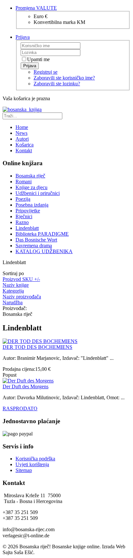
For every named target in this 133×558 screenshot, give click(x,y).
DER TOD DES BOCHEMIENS (37, 347)
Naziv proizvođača (22, 296)
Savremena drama (33, 245)
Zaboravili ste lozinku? (57, 83)
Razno (22, 222)
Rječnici (23, 216)
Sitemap (23, 470)
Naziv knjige (16, 285)
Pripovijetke (27, 210)
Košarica (24, 144)
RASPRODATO (20, 408)
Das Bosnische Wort (36, 239)
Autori (22, 139)
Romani (23, 181)
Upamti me (38, 59)
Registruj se (45, 72)
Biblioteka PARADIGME (42, 234)
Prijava (29, 65)
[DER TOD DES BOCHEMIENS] (40, 341)
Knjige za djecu (31, 187)
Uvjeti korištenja (32, 464)
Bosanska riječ (30, 175)
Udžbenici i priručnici (37, 193)
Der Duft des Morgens (25, 386)
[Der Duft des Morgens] (28, 380)
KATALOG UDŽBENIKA (44, 251)
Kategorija (13, 291)
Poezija (22, 199)
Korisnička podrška (35, 458)
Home (21, 127)
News (21, 133)
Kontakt (23, 150)
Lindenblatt (27, 228)
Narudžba (13, 302)
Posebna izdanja (31, 205)
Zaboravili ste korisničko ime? (64, 77)
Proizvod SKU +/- (21, 279)
